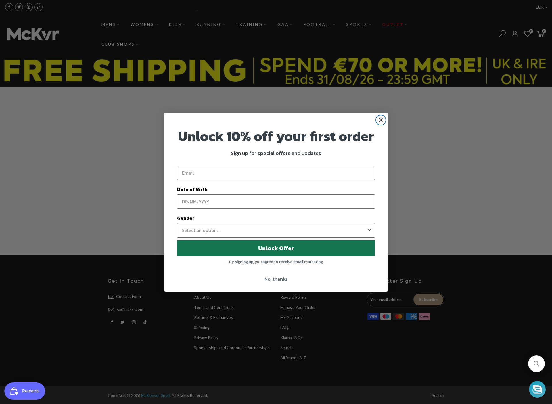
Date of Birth (192, 189)
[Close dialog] (381, 120)
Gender (185, 218)
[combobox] (274, 230)
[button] (536, 363)
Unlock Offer (276, 248)
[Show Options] (369, 230)
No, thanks (276, 278)
